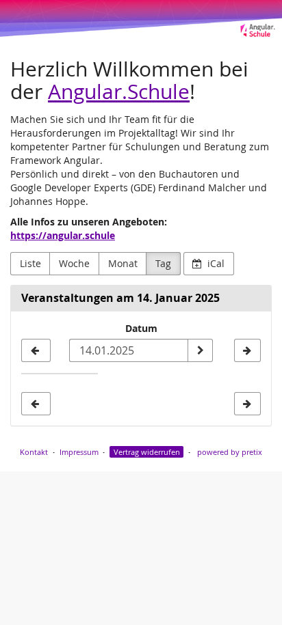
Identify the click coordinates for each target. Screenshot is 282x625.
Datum (141, 328)
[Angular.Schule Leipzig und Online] (141, 19)
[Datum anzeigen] (200, 350)
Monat (123, 263)
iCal (215, 263)
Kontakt (34, 452)
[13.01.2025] (36, 350)
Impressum (79, 452)
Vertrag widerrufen (147, 452)
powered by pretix (229, 452)
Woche (74, 263)
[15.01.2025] (247, 350)
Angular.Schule (119, 91)
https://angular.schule (62, 235)
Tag (163, 263)
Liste (30, 263)
